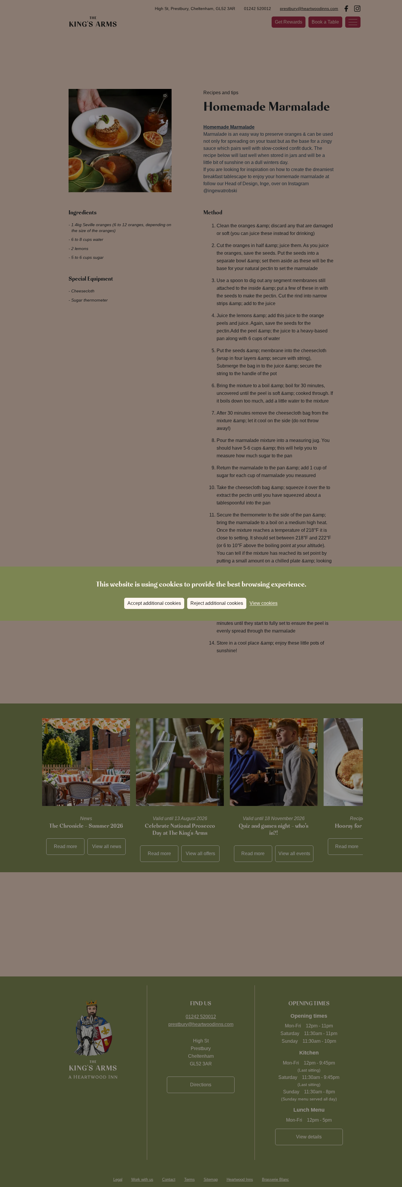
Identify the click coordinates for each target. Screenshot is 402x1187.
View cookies (264, 603)
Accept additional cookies (154, 603)
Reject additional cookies (216, 603)
